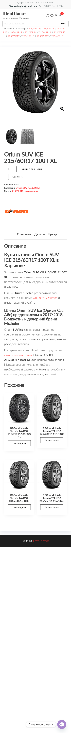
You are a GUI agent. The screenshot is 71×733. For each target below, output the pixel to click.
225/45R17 (43, 36)
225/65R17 (13, 36)
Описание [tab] (24, 234)
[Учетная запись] (56, 16)
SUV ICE (27, 188)
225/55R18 (28, 36)
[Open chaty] (61, 724)
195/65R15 (48, 28)
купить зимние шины (18, 355)
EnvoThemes (41, 541)
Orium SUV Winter (45, 298)
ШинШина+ (14, 14)
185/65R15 (16, 32)
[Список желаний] (52, 16)
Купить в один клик (31, 169)
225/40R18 (57, 36)
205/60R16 (30, 32)
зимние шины (31, 191)
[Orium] (16, 211)
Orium (19, 188)
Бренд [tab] (52, 234)
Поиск (63, 24)
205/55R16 (34, 28)
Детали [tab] (39, 234)
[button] (66, 16)
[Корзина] (60, 16)
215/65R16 (45, 32)
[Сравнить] (48, 16)
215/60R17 (59, 32)
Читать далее (19, 443)
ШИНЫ (36, 188)
